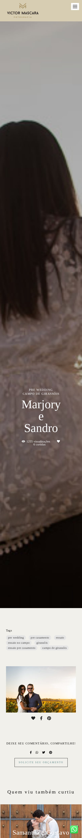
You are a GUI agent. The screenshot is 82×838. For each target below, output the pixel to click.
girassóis (42, 642)
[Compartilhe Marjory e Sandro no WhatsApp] (37, 752)
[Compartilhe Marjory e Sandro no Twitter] (43, 752)
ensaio (60, 637)
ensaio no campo (19, 642)
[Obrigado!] (33, 718)
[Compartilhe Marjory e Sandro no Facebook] (31, 752)
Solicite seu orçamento (41, 762)
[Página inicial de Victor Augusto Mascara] (23, 10)
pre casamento (40, 637)
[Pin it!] (49, 718)
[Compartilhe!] (41, 718)
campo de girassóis (54, 647)
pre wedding (16, 637)
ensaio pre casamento (21, 647)
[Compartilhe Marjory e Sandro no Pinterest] (50, 752)
